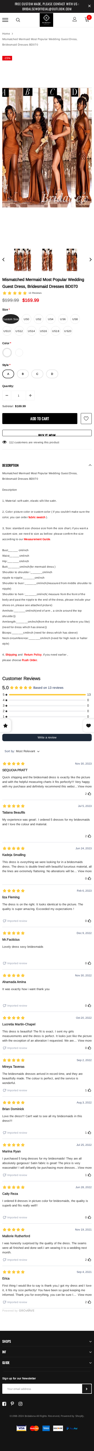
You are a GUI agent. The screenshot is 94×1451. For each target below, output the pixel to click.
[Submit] (86, 1388)
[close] (89, 6)
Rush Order (29, 660)
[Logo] (46, 19)
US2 (39, 319)
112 (11, 442)
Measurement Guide (37, 539)
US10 (7, 331)
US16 (43, 331)
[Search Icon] (18, 20)
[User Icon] (75, 19)
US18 (55, 331)
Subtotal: (8, 406)
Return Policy (33, 654)
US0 (26, 319)
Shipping (11, 654)
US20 (67, 331)
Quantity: (8, 386)
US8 (75, 319)
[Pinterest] (12, 1404)
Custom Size (11, 319)
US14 (31, 331)
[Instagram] (20, 1404)
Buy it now (47, 434)
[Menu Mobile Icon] (5, 20)
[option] (47, 147)
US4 (51, 319)
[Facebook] (4, 1404)
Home (6, 33)
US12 (19, 331)
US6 (63, 319)
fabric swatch (37, 517)
